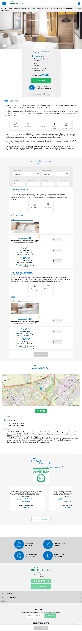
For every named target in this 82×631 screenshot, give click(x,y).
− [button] (5, 380)
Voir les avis (41, 51)
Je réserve (41, 81)
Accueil (3, 8)
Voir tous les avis (41, 519)
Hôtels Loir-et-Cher (45, 8)
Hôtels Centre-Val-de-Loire (28, 8)
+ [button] (5, 377)
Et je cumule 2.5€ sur (44, 88)
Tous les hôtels (13, 8)
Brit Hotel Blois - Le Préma (72, 8)
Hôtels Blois (58, 8)
